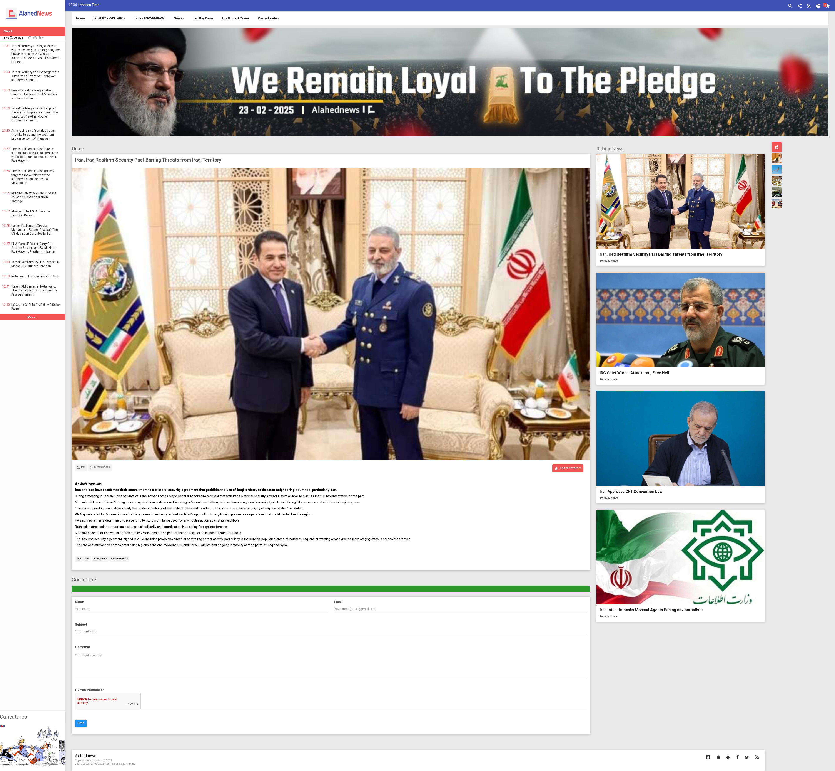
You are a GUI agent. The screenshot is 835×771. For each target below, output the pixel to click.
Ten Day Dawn (203, 18)
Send (81, 723)
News (7, 31)
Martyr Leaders (268, 18)
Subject (81, 624)
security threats (119, 559)
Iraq (87, 559)
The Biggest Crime (235, 18)
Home (78, 149)
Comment (82, 647)
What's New (36, 37)
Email (338, 602)
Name (79, 602)
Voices (179, 18)
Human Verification (90, 690)
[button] (799, 6)
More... (32, 317)
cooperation (100, 559)
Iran (79, 559)
